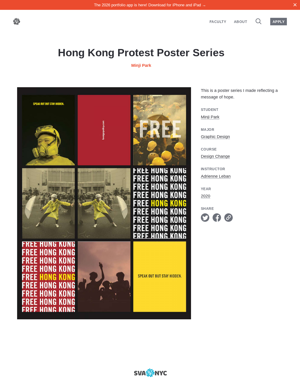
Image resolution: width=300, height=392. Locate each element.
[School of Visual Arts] (150, 373)
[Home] (16, 22)
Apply (279, 22)
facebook (217, 217)
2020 (205, 196)
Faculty (218, 22)
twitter (205, 217)
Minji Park (141, 65)
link (228, 217)
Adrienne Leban (216, 176)
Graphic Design (215, 136)
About (240, 22)
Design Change (215, 156)
